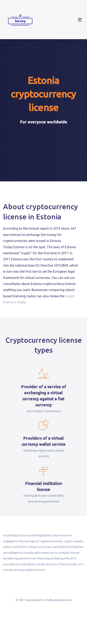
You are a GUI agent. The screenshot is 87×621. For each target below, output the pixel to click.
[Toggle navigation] (69, 19)
